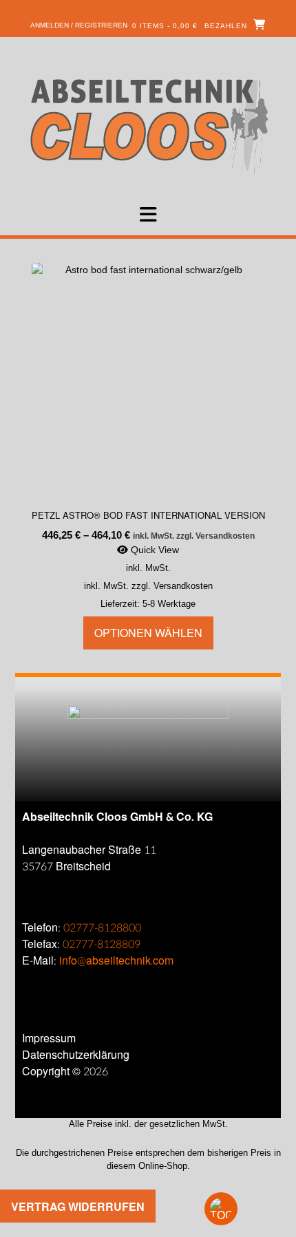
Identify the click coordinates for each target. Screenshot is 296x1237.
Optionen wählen (148, 633)
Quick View (153, 549)
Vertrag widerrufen (78, 1206)
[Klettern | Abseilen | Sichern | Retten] (148, 125)
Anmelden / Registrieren (78, 25)
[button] (148, 214)
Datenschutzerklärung (75, 1055)
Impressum (49, 1038)
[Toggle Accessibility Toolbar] (244, 1209)
